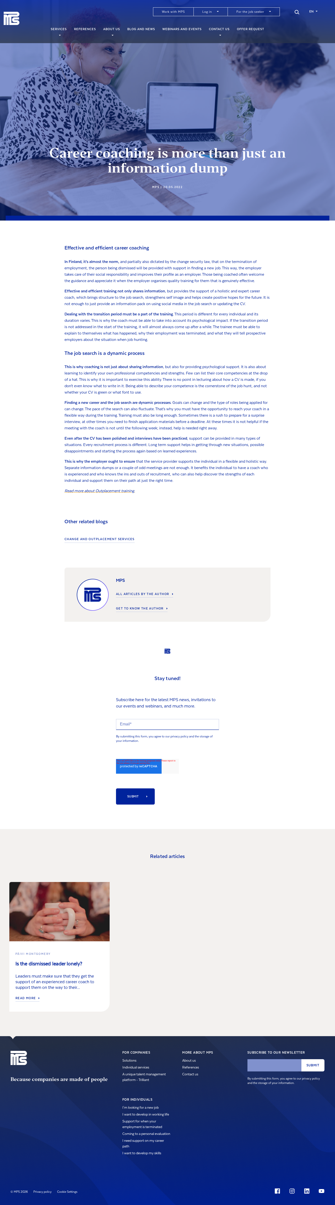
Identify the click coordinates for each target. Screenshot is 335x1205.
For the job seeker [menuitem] (250, 12)
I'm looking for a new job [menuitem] (140, 1108)
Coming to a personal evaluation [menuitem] (146, 1134)
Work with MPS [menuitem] (173, 12)
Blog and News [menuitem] (141, 29)
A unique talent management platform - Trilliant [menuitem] (144, 1077)
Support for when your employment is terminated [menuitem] (142, 1124)
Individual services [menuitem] (135, 1067)
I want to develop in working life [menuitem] (145, 1114)
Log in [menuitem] (207, 12)
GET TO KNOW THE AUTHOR (140, 608)
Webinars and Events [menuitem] (182, 29)
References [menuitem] (85, 29)
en (311, 11)
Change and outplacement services (99, 539)
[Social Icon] (278, 1191)
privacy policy (179, 736)
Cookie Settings (67, 1192)
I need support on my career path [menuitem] (143, 1144)
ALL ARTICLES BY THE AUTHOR (143, 594)
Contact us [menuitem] (219, 29)
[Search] (297, 11)
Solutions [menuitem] (129, 1060)
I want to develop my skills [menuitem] (141, 1153)
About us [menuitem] (111, 29)
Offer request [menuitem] (250, 29)
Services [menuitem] (59, 29)
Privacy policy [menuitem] (42, 1192)
